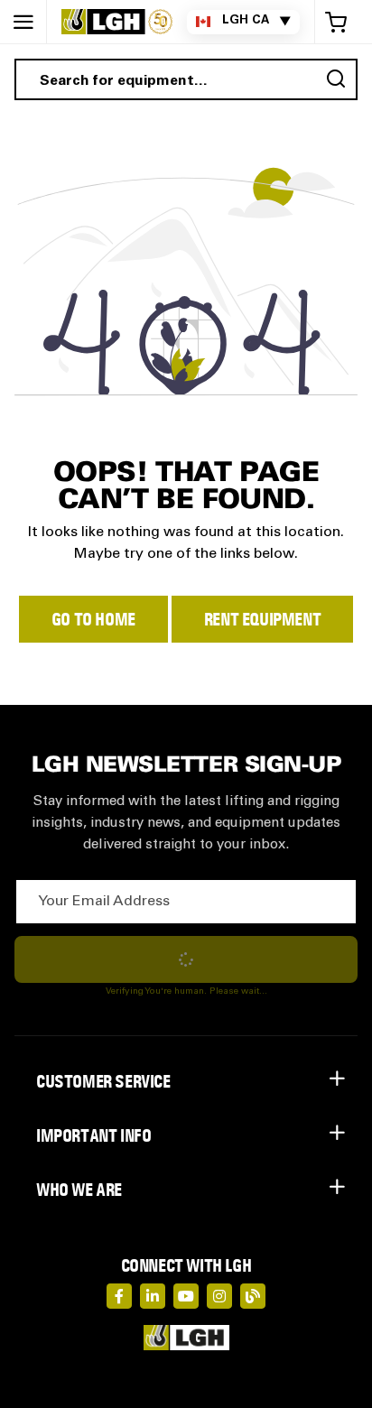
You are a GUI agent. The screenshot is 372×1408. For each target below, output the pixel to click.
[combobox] (186, 79)
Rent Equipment (262, 619)
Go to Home (93, 619)
